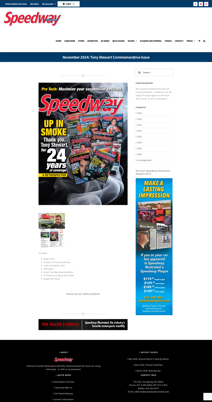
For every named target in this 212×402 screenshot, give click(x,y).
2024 (139, 142)
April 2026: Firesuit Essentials (148, 364)
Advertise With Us (63, 387)
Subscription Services (63, 381)
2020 (139, 119)
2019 (139, 113)
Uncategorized (144, 160)
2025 (139, 148)
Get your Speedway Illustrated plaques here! (153, 172)
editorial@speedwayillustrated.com (151, 391)
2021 (139, 124)
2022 (139, 130)
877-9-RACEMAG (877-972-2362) (152, 385)
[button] (204, 41)
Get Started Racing (63, 393)
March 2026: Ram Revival (149, 370)
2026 (139, 154)
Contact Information (64, 399)
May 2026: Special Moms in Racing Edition (148, 359)
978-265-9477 (152, 388)
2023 (139, 136)
